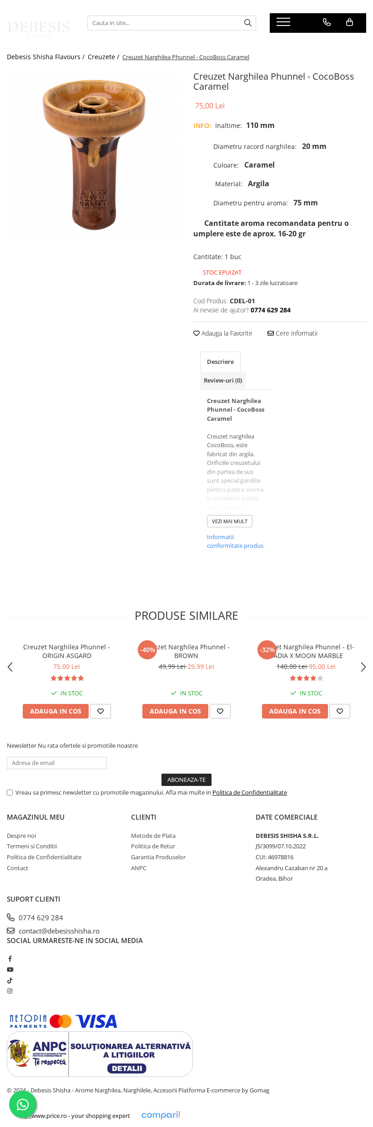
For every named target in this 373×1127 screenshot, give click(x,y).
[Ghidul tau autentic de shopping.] (161, 1115)
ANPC (138, 868)
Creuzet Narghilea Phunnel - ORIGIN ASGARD (66, 651)
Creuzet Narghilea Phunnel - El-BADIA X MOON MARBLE (306, 651)
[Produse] (284, 24)
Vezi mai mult (229, 521)
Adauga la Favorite (226, 333)
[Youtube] (10, 969)
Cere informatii (296, 333)
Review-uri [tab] (223, 380)
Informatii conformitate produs (235, 541)
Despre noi (21, 835)
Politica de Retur (153, 846)
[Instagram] (10, 991)
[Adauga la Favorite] (100, 711)
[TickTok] (10, 980)
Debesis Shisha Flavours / (46, 56)
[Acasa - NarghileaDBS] (40, 23)
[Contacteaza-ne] (327, 22)
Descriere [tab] (220, 361)
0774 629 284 (40, 917)
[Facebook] (10, 958)
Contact (17, 868)
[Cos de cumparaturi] (349, 22)
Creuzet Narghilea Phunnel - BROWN (186, 651)
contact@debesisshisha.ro (58, 930)
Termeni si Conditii (32, 846)
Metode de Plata (153, 835)
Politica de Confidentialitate (249, 792)
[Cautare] (248, 23)
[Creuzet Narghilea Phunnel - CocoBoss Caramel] (93, 154)
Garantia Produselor (158, 857)
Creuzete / (104, 56)
